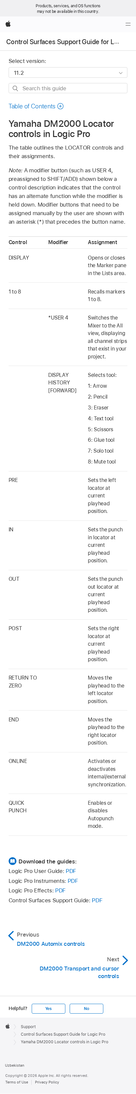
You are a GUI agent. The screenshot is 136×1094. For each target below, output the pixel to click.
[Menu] (128, 24)
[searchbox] (68, 88)
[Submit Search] (15, 88)
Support (28, 1026)
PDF (71, 871)
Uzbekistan (14, 1065)
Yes (48, 1008)
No (86, 1008)
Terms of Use (16, 1082)
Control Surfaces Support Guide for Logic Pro (63, 1034)
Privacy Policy (47, 1082)
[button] (36, 106)
